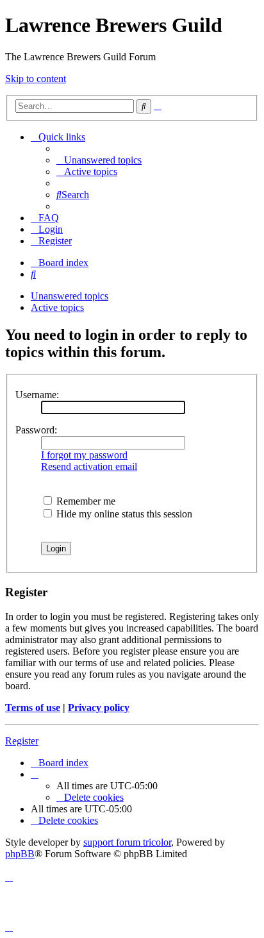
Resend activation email (89, 466)
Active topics (57, 307)
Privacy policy (98, 707)
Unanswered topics (69, 295)
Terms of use (32, 707)
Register (21, 740)
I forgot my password (84, 454)
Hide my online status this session (123, 513)
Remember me (84, 501)
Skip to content (35, 78)
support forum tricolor (127, 842)
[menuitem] (99, 160)
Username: (37, 394)
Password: (36, 429)
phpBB (20, 853)
